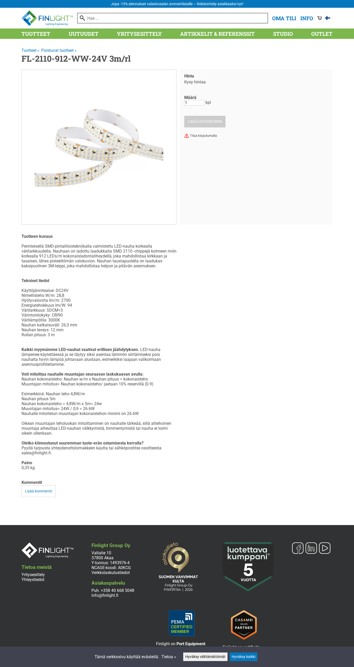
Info (306, 18)
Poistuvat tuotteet (58, 50)
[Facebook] (297, 548)
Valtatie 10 (101, 552)
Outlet (321, 33)
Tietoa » (168, 656)
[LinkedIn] (311, 548)
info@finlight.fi (104, 595)
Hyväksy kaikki (243, 657)
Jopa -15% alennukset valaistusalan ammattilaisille (177, 4)
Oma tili (284, 18)
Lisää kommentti (38, 491)
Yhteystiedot (33, 579)
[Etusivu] (49, 24)
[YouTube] (324, 548)
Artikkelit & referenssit (217, 33)
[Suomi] (328, 18)
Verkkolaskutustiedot (110, 572)
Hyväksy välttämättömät (205, 657)
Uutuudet (83, 33)
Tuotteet (36, 33)
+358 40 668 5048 (117, 590)
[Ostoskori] (319, 18)
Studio (283, 33)
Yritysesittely (139, 33)
